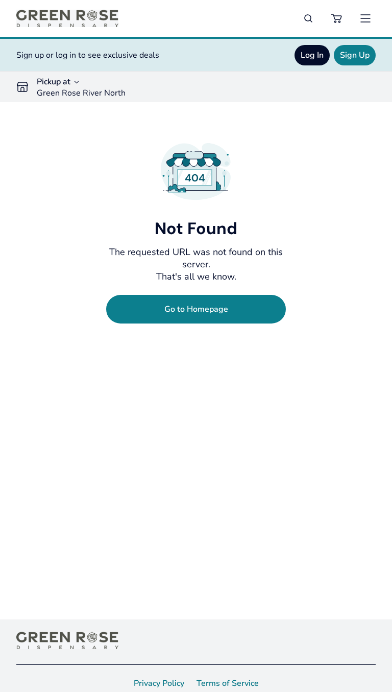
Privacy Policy (159, 683)
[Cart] (337, 18)
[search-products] (308, 18)
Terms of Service (228, 683)
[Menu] (365, 18)
